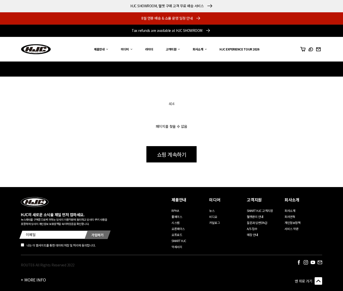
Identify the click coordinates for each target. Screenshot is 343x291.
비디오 (213, 216)
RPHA (175, 210)
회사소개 (289, 210)
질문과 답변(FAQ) (257, 222)
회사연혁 (289, 216)
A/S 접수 (252, 228)
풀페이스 (177, 216)
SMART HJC (179, 241)
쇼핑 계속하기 (171, 154)
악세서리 (177, 247)
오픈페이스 (178, 228)
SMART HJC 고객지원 (260, 210)
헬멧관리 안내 (255, 216)
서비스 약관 (291, 228)
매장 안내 (252, 234)
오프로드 (177, 234)
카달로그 (214, 222)
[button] (99, 49)
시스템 (176, 222)
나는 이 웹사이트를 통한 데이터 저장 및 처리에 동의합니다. (61, 245)
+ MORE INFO (33, 280)
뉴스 (211, 210)
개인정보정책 (292, 222)
